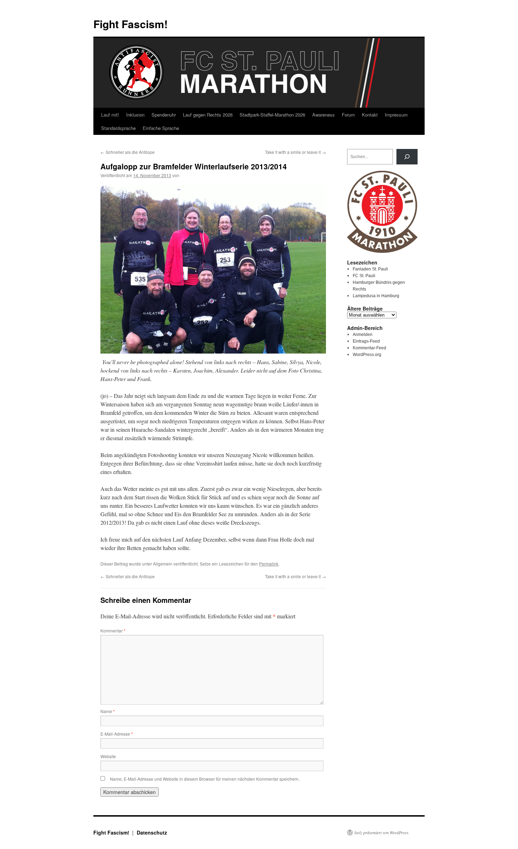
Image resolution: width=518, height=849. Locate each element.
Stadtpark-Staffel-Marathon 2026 (272, 114)
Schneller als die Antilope (127, 152)
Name (107, 711)
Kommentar (112, 630)
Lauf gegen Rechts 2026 (208, 114)
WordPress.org (367, 354)
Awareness (323, 114)
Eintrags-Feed (366, 341)
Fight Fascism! (130, 23)
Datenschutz (152, 832)
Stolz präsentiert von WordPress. (381, 832)
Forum (348, 114)
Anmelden (362, 334)
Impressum (396, 114)
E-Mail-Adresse (116, 734)
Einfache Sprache (161, 128)
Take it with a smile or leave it (295, 152)
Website (108, 756)
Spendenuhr (164, 114)
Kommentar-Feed (369, 347)
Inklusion (135, 114)
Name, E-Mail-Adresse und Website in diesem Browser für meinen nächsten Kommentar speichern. (205, 779)
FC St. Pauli (364, 275)
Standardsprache (118, 128)
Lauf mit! (110, 114)
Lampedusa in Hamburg (376, 295)
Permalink (268, 564)
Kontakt (370, 114)
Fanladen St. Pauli (370, 269)
